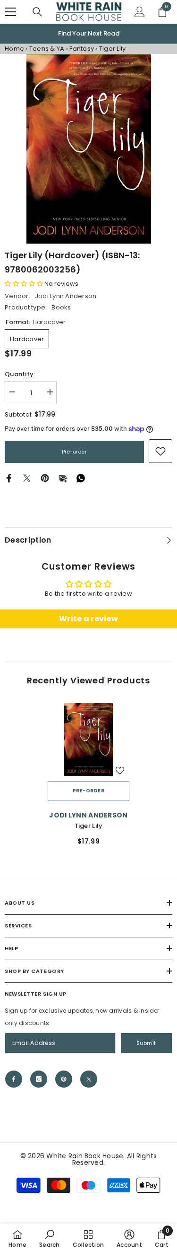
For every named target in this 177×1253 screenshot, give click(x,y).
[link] (160, 451)
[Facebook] (9, 477)
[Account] (140, 12)
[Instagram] (39, 1079)
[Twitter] (27, 477)
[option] (88, 33)
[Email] (63, 477)
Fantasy (81, 48)
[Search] (37, 12)
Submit (146, 1043)
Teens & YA (47, 48)
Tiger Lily (89, 825)
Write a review (88, 618)
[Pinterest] (45, 477)
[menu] (10, 12)
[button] (24, 283)
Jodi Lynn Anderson (66, 295)
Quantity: (20, 374)
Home (14, 48)
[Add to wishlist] (120, 770)
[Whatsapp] (80, 477)
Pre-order (74, 451)
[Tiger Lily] (88, 740)
